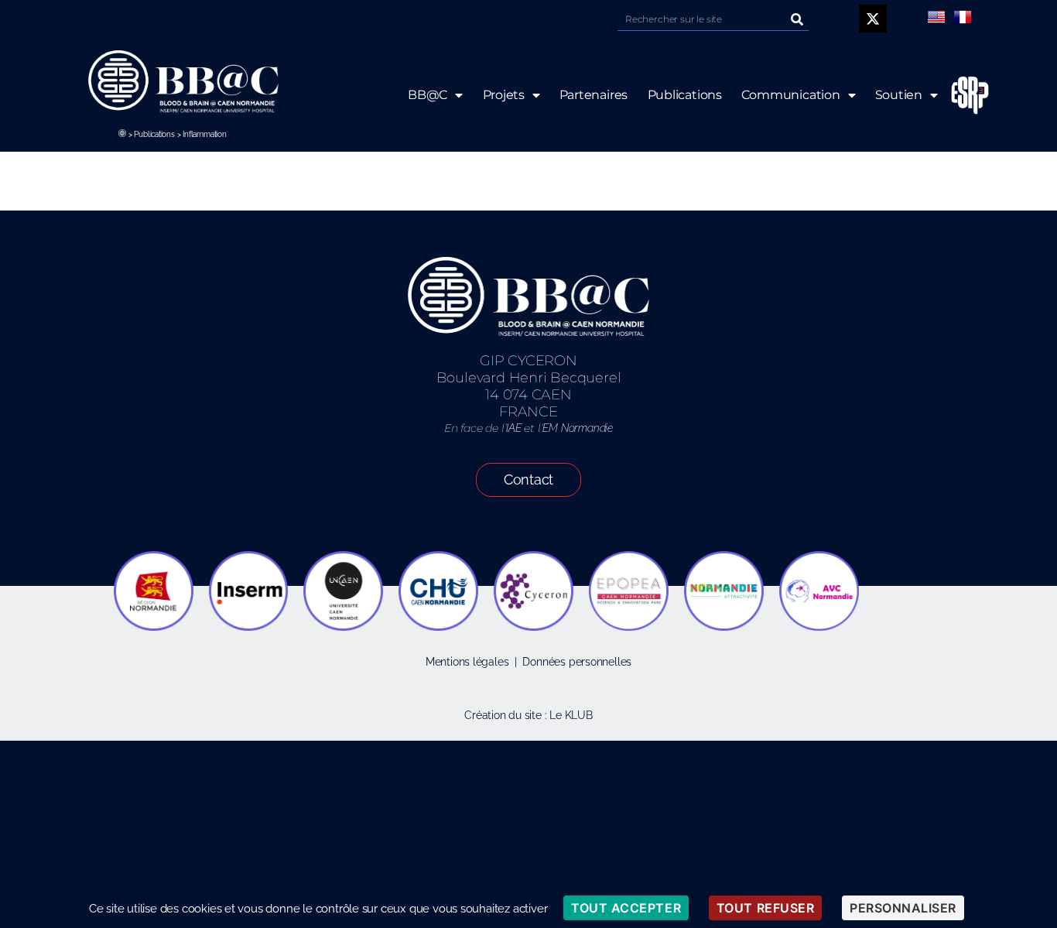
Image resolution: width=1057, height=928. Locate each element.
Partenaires (593, 94)
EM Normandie (577, 428)
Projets (503, 94)
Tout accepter (626, 908)
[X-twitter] (873, 19)
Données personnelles (576, 662)
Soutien (899, 94)
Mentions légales (467, 662)
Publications (154, 134)
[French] (962, 17)
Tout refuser (765, 908)
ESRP (970, 95)
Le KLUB (571, 715)
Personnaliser (903, 908)
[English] (936, 17)
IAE (513, 428)
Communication (790, 94)
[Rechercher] (797, 19)
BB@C (427, 94)
